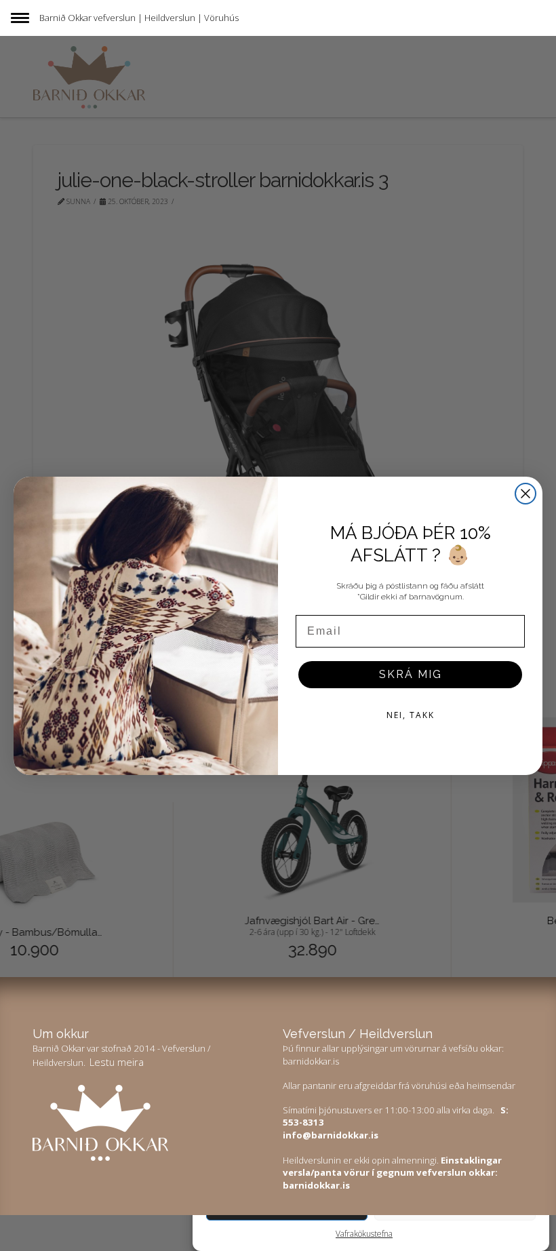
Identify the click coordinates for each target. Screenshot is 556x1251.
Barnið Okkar (65, 18)
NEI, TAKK (410, 715)
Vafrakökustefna (364, 1233)
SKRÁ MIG (410, 674)
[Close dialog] (525, 493)
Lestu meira (117, 1062)
